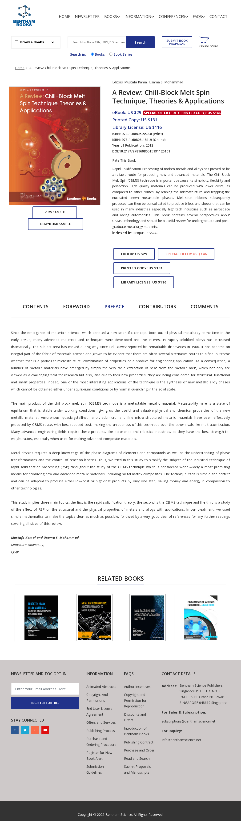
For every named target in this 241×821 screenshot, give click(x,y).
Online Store (208, 46)
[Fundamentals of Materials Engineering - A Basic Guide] (201, 617)
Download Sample (55, 224)
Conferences (172, 16)
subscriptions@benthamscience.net (188, 721)
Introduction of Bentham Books (136, 731)
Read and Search (137, 758)
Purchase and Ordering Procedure (101, 741)
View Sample (55, 212)
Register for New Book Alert (99, 755)
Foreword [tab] (76, 306)
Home (64, 16)
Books (110, 16)
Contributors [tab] (157, 306)
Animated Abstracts (101, 686)
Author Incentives (137, 686)
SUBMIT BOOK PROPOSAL (177, 42)
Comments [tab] (204, 306)
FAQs (197, 16)
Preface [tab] (114, 306)
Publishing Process (100, 730)
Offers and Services (101, 722)
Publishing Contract (138, 742)
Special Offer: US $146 (186, 253)
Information (138, 16)
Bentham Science (118, 814)
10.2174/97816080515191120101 (144, 151)
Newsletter (87, 16)
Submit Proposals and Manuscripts (137, 769)
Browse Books (32, 42)
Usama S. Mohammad (166, 82)
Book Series (122, 54)
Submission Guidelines (95, 769)
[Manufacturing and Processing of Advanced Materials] (147, 617)
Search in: (78, 54)
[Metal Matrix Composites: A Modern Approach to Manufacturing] (94, 617)
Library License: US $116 (143, 282)
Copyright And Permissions (97, 697)
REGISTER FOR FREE (45, 703)
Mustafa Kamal (136, 82)
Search (140, 42)
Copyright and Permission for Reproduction (135, 700)
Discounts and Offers (135, 717)
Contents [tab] (35, 306)
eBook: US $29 (134, 253)
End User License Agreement (99, 711)
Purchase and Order (139, 750)
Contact (218, 16)
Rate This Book (124, 160)
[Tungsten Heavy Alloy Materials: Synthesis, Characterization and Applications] (41, 617)
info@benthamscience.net (181, 740)
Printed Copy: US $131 (142, 268)
